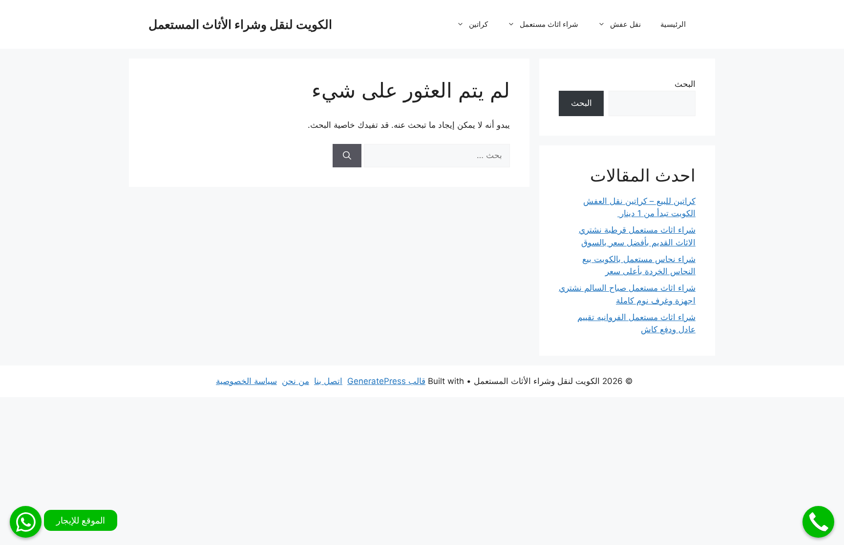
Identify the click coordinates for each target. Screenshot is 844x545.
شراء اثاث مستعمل (549, 24)
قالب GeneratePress (386, 381)
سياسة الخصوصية (246, 381)
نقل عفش (625, 24)
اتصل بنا (328, 381)
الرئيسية (673, 24)
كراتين (478, 24)
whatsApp (26, 522)
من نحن (295, 381)
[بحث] (347, 155)
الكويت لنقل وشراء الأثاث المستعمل (240, 24)
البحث (685, 84)
